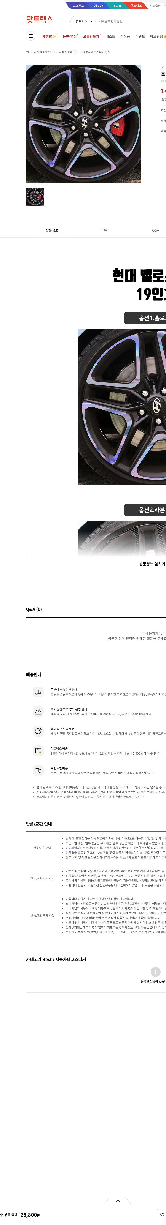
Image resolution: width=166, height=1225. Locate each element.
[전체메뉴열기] (30, 36)
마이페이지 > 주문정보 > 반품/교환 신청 (90, 848)
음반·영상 (70, 36)
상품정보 (51, 230)
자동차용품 (66, 52)
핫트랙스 (81, 21)
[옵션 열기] (118, 1200)
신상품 (125, 36)
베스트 (110, 36)
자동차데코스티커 (93, 52)
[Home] (27, 52)
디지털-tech (41, 52)
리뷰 (104, 230)
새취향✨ (49, 36)
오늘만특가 (91, 36)
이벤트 (140, 36)
